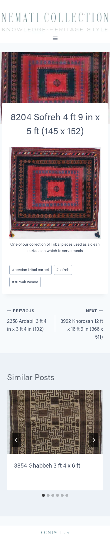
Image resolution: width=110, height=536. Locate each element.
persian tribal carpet (30, 269)
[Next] (93, 440)
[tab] (43, 495)
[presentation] (55, 422)
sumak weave (25, 282)
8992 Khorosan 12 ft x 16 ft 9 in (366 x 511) (81, 324)
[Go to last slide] (16, 440)
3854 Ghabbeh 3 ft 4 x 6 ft (47, 465)
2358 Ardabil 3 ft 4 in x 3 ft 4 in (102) (26, 320)
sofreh (63, 269)
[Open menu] (55, 38)
